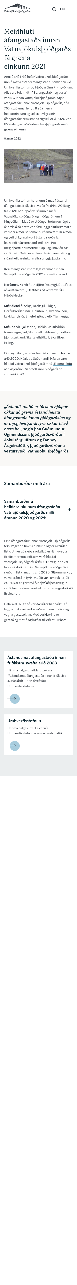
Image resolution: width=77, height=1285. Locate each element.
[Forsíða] (17, 8)
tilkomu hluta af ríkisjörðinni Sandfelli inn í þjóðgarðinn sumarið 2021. (38, 368)
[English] (62, 9)
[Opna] (71, 9)
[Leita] (54, 9)
